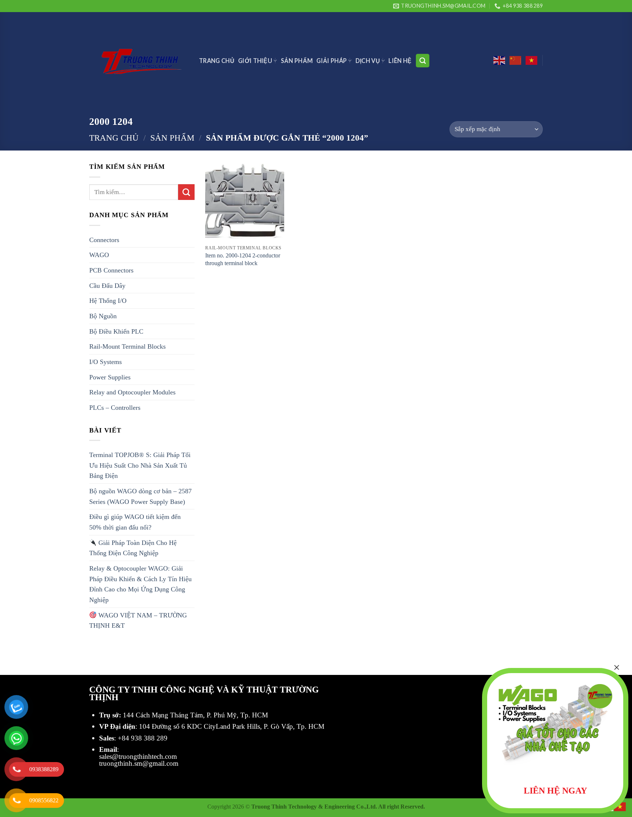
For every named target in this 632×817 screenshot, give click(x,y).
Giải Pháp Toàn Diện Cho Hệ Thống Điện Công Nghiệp (133, 548)
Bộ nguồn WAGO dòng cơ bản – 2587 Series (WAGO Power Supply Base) (140, 496)
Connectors (104, 240)
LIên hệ (399, 60)
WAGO (99, 255)
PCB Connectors (111, 270)
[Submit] (186, 192)
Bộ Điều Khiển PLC (116, 331)
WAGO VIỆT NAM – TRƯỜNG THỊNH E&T (138, 621)
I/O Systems (105, 361)
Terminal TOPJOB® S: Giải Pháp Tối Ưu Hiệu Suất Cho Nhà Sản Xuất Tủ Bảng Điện (140, 465)
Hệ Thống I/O (108, 300)
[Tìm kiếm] (422, 60)
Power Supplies (110, 377)
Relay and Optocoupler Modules (132, 392)
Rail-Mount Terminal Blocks (127, 346)
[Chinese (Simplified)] (515, 60)
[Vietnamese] (532, 60)
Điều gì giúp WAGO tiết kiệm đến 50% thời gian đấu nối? (135, 522)
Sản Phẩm (297, 60)
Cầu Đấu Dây (107, 285)
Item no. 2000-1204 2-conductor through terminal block (242, 259)
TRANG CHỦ (216, 60)
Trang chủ (114, 137)
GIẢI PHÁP (331, 60)
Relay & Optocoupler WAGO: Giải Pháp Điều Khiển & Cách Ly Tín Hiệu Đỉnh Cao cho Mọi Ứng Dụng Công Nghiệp (140, 584)
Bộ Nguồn (103, 316)
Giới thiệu (255, 60)
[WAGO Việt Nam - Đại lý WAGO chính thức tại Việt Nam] (138, 60)
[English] (499, 60)
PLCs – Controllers (114, 407)
